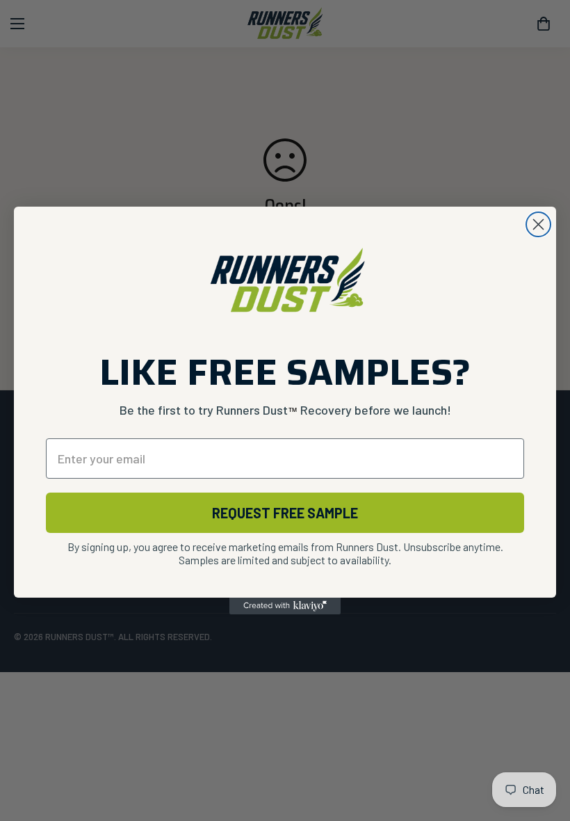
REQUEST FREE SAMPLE (285, 512)
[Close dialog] (538, 224)
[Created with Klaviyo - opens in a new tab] (285, 606)
